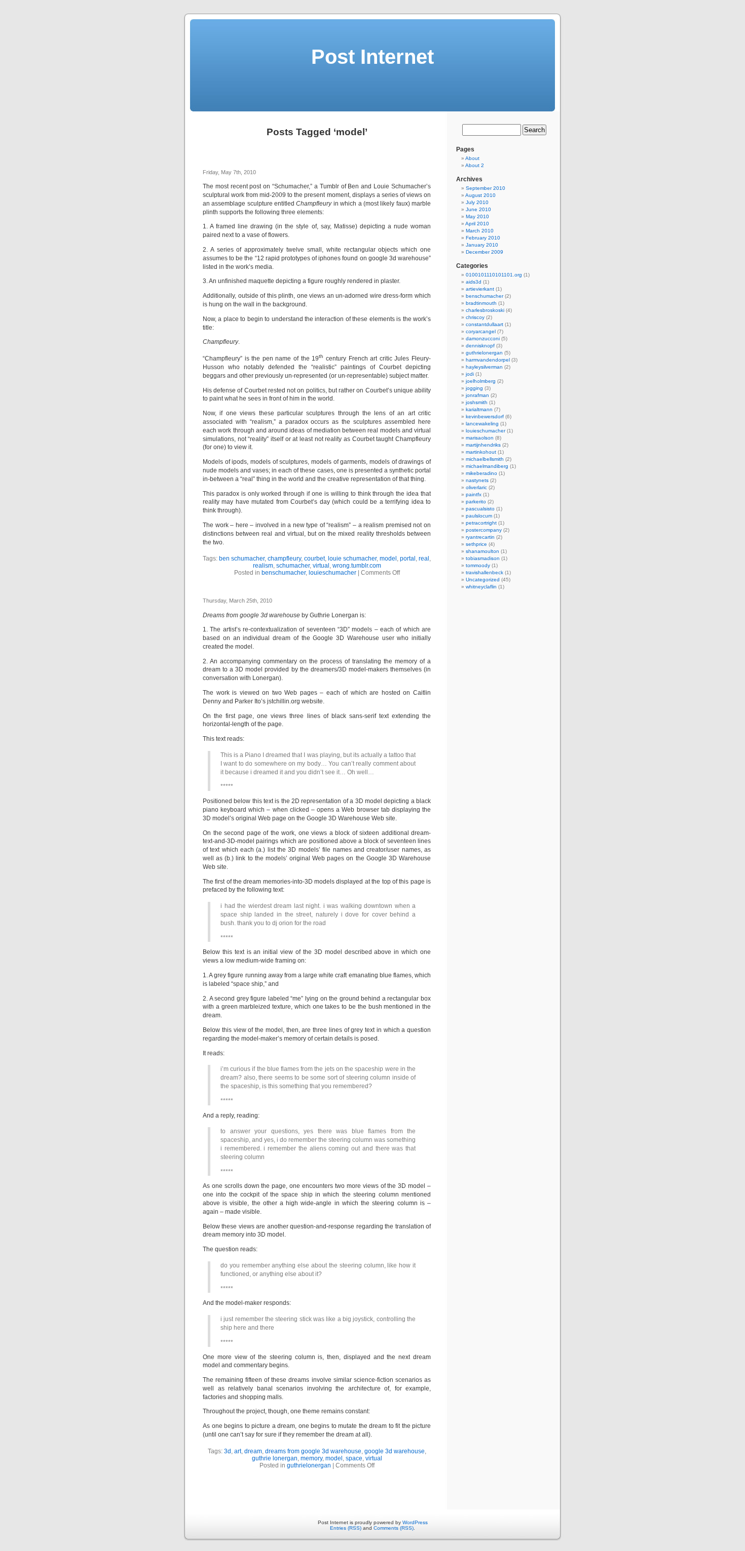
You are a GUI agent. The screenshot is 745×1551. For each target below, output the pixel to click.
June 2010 (478, 209)
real (424, 558)
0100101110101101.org (494, 274)
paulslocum (479, 516)
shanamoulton (482, 551)
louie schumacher (352, 558)
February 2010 (483, 238)
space (354, 1458)
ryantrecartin (480, 537)
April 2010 (477, 223)
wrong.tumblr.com (356, 565)
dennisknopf (480, 345)
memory (311, 1458)
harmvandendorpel (488, 360)
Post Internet (372, 57)
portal (408, 558)
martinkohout (481, 452)
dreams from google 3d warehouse (313, 1451)
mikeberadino (481, 473)
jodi (470, 374)
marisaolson (480, 438)
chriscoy (475, 317)
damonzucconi (483, 338)
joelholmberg (481, 381)
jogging (474, 388)
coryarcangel (481, 331)
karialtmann (479, 409)
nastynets (477, 480)
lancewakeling (482, 423)
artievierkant (480, 289)
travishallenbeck (484, 572)
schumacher (293, 565)
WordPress (415, 1522)
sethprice (476, 544)
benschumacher (284, 572)
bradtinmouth (481, 303)
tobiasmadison (483, 558)
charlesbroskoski (485, 310)
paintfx (473, 494)
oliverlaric (476, 487)
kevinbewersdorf (485, 416)
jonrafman (477, 395)
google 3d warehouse (394, 1451)
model (388, 558)
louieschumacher (332, 572)
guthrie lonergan (274, 1458)
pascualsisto (480, 508)
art (237, 1451)
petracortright (481, 523)
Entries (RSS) (345, 1528)
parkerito (476, 501)
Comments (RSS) (394, 1528)
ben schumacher (242, 558)
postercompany (484, 530)
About (472, 158)
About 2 (474, 165)
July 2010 (477, 202)
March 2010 (480, 230)
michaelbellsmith (485, 459)
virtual (321, 565)
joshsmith (477, 402)
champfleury (284, 558)
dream (253, 1451)
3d (227, 1451)
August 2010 (480, 195)
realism (263, 565)
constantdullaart (484, 324)
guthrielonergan (309, 1465)
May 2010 (477, 216)
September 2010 (485, 188)
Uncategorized (483, 579)
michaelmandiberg (487, 466)
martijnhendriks (483, 445)
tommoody (478, 565)
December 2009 (484, 252)
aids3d (473, 282)
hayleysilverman (484, 367)
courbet (314, 558)
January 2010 (482, 245)
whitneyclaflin (481, 586)
